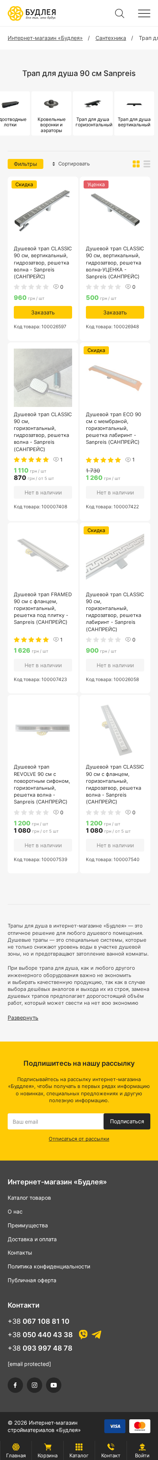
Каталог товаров (29, 1197)
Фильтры (25, 163)
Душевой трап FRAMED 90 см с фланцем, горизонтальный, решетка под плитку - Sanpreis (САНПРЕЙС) (43, 608)
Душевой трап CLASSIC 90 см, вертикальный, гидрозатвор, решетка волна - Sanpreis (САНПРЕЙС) (43, 262)
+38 (38, 1321)
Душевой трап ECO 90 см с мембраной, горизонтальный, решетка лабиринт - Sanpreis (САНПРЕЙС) (113, 428)
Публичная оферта (32, 1280)
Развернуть (23, 1017)
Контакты (20, 1252)
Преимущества (28, 1225)
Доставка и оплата (32, 1239)
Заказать (43, 312)
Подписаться (127, 1121)
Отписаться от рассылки (79, 1139)
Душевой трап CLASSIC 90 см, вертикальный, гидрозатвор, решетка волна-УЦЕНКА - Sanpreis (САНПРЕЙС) (115, 262)
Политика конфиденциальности (49, 1266)
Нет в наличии (43, 492)
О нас (15, 1211)
